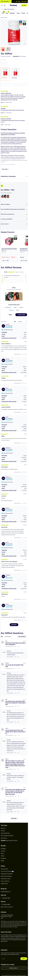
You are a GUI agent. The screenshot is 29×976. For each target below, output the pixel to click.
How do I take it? (5, 224)
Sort (15, 321)
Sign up (24, 958)
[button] (19, 56)
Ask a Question (22, 637)
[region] (14, 1)
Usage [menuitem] (15, 307)
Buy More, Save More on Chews (16, 1)
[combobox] (14, 9)
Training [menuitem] (21, 307)
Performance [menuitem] (8, 307)
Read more (5, 169)
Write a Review (22, 315)
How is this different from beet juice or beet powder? (13, 209)
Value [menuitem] (17, 310)
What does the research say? (7, 214)
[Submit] (2, 9)
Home (2, 17)
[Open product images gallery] (24, 43)
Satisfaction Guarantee (8, 176)
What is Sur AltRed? (5, 204)
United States (13, 968)
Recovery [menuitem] (11, 310)
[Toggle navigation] (2, 5)
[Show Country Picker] (10, 1)
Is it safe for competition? (6, 219)
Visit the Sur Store (5, 56)
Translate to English (8, 500)
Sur (6, 17)
